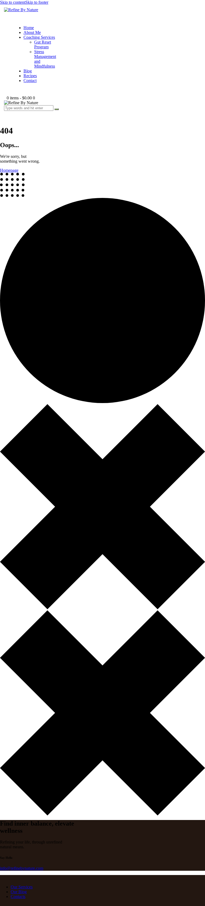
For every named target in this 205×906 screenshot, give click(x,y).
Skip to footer (36, 2)
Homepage (9, 170)
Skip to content (12, 2)
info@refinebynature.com (21, 868)
